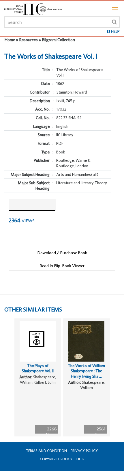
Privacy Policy (84, 451)
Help (80, 459)
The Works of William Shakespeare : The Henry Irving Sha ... (86, 371)
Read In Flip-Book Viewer (62, 265)
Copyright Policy (56, 459)
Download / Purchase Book (62, 252)
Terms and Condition (46, 451)
